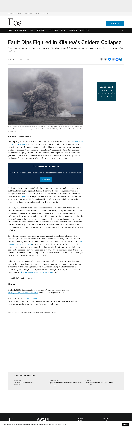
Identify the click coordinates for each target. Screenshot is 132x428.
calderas (17, 312)
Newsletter (73, 30)
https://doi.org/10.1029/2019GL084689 (37, 272)
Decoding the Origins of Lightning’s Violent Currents (99, 382)
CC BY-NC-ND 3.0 (31, 298)
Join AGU (37, 13)
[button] (45, 173)
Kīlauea (46, 312)
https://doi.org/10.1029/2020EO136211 (23, 293)
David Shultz (13, 60)
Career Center (28, 13)
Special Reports (20, 30)
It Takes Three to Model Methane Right (24, 382)
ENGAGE (80, 421)
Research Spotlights (18, 380)
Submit (105, 421)
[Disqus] (45, 344)
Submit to (84, 30)
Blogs (63, 30)
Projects (40, 30)
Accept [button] (125, 424)
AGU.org (18, 13)
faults (21, 312)
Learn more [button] (62, 424)
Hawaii (41, 312)
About (10, 30)
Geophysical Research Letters (31, 312)
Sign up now (46, 180)
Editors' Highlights (54, 380)
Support (115, 23)
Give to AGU (46, 13)
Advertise (105, 418)
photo (81, 129)
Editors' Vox (88, 380)
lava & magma (51, 312)
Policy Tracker (53, 30)
